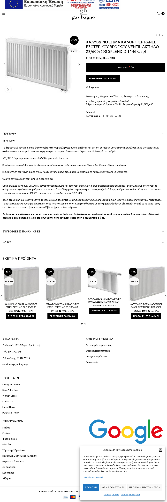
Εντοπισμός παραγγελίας (99, 345)
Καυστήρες (8, 472)
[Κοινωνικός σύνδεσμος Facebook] (103, 116)
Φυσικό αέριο (9, 439)
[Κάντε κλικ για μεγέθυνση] (8, 89)
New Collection (10, 390)
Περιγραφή (9, 133)
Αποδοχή (91, 487)
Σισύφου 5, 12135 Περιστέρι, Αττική (21, 345)
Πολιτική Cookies (111, 495)
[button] (160, 450)
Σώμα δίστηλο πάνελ (118, 101)
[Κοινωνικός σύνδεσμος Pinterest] (111, 116)
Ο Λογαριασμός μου (96, 356)
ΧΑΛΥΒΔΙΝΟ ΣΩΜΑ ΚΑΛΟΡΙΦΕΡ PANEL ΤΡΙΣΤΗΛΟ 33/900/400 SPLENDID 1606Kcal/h (62, 307)
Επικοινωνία (92, 362)
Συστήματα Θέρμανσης (136, 96)
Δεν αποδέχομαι (113, 487)
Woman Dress (9, 395)
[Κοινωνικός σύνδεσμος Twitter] (107, 116)
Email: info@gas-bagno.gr (15, 364)
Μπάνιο (6, 427)
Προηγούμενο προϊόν (156, 35)
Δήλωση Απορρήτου (130, 495)
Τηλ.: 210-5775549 (12, 351)
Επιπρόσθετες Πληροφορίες (21, 231)
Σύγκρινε (94, 87)
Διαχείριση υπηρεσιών (94, 477)
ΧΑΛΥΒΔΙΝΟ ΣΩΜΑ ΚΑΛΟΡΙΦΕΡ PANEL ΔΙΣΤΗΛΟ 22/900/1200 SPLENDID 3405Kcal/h (21, 307)
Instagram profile (11, 384)
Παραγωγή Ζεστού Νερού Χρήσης (20, 456)
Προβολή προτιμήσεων (144, 487)
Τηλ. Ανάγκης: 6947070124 (16, 358)
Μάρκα (7, 242)
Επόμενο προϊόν (163, 35)
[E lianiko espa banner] (61, 3)
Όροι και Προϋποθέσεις (98, 351)
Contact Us (8, 401)
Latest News (8, 407)
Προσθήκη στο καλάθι (102, 78)
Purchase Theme (11, 412)
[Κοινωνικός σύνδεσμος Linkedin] (116, 116)
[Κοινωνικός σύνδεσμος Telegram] (120, 116)
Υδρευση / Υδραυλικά (13, 450)
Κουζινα (6, 433)
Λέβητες (6, 478)
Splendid (101, 101)
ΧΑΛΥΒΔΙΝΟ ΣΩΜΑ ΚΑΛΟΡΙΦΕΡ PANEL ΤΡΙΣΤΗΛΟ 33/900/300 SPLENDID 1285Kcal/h (146, 307)
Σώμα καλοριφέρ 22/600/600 (138, 104)
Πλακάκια (7, 444)
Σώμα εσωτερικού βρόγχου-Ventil (103, 104)
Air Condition (8, 467)
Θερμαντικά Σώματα (111, 96)
